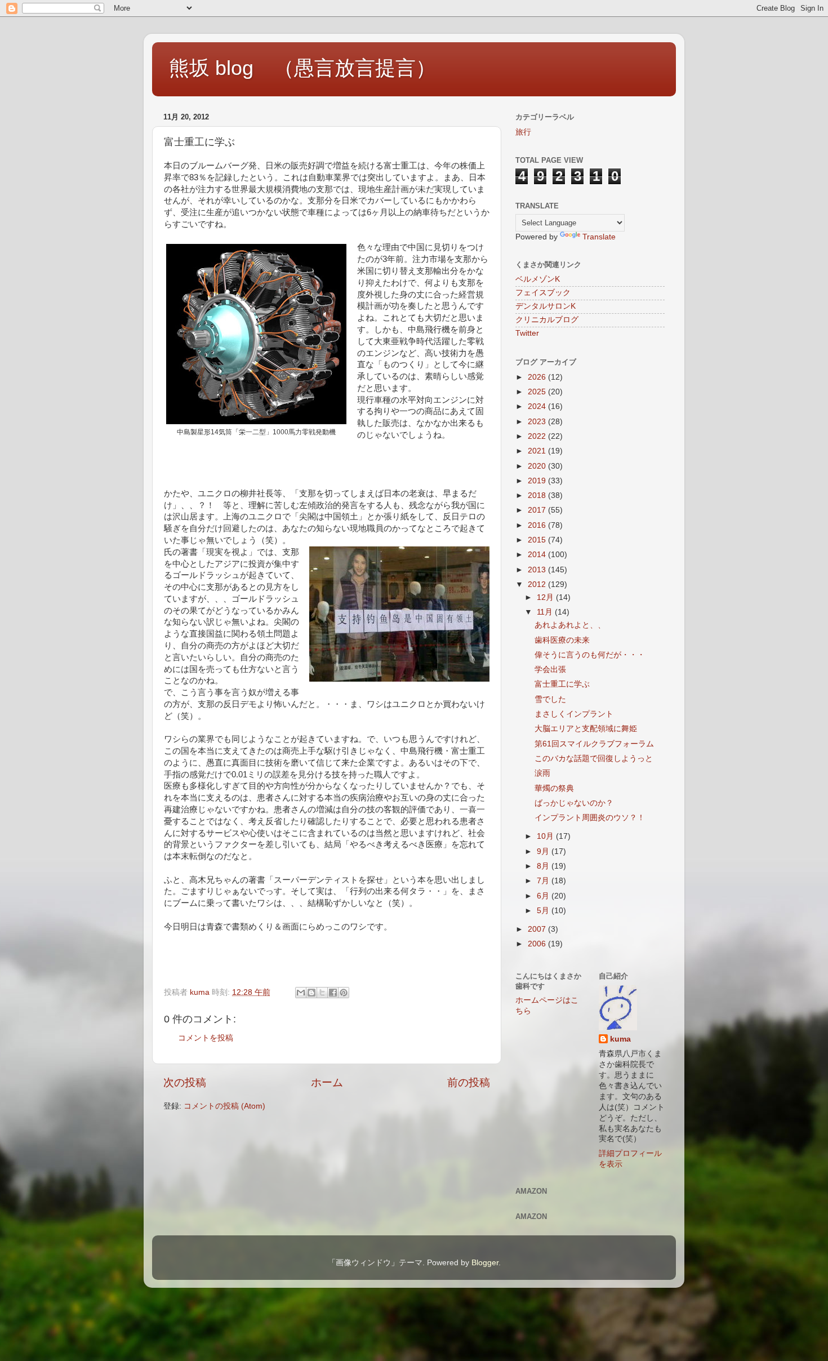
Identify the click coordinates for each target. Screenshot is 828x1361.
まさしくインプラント (574, 714)
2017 (538, 510)
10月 (546, 836)
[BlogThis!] (311, 992)
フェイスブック (543, 292)
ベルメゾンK (537, 279)
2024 (538, 406)
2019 (538, 481)
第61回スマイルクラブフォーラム (594, 744)
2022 (538, 436)
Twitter (527, 333)
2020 (538, 466)
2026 (538, 377)
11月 (546, 612)
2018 (538, 495)
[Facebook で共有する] (333, 992)
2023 (538, 421)
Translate (599, 237)
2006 (538, 944)
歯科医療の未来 (562, 640)
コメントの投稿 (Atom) (224, 1106)
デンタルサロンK (545, 306)
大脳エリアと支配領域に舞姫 (586, 728)
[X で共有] (322, 992)
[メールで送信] (300, 992)
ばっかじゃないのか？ (574, 803)
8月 (544, 866)
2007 (538, 929)
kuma (620, 1039)
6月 (544, 896)
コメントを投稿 (205, 1038)
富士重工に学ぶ (562, 684)
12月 (546, 597)
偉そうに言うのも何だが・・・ (590, 655)
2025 (538, 392)
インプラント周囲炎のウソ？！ (590, 817)
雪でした (550, 699)
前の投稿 (468, 1082)
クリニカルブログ (546, 319)
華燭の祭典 (554, 788)
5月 (544, 910)
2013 (538, 570)
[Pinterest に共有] (343, 992)
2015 (538, 540)
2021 (538, 451)
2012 (538, 584)
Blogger (484, 1262)
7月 (544, 881)
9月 (544, 851)
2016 (538, 525)
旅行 (523, 132)
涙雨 (542, 773)
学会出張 (550, 669)
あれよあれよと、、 (570, 625)
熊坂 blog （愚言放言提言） (302, 67)
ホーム (327, 1082)
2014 (538, 554)
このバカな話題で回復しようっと (594, 758)
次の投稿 (184, 1082)
